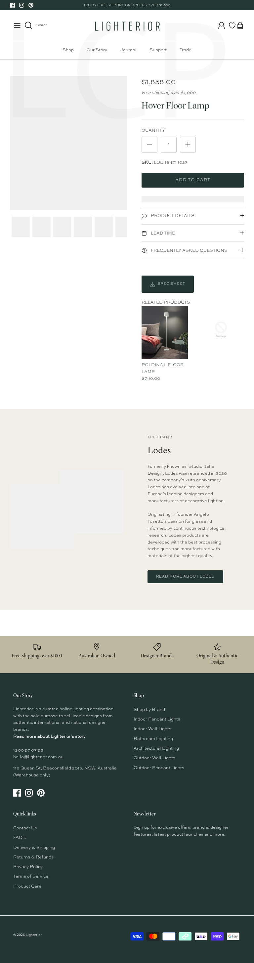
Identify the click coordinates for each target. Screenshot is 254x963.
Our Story (97, 50)
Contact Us (25, 828)
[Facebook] (12, 5)
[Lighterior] (127, 25)
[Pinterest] (30, 5)
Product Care (27, 886)
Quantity (153, 130)
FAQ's (19, 838)
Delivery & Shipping (34, 848)
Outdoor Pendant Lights (159, 768)
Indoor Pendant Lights (157, 719)
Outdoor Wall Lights (154, 758)
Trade (185, 50)
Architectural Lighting (156, 748)
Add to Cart (192, 180)
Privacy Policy (28, 867)
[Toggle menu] (17, 25)
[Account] (222, 25)
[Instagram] (21, 5)
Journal (128, 50)
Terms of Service (30, 876)
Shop (68, 50)
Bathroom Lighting (153, 739)
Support (158, 50)
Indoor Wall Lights (152, 729)
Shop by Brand (149, 710)
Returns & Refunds (33, 857)
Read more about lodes (185, 577)
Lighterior (34, 935)
